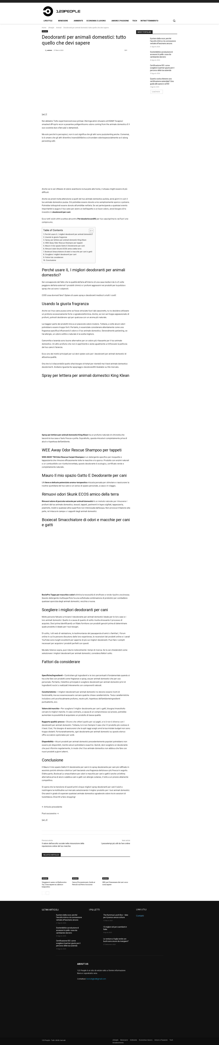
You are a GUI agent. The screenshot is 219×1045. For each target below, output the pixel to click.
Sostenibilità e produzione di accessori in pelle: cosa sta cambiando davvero (161, 54)
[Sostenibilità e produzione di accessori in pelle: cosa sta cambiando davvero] (142, 55)
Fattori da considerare (54, 257)
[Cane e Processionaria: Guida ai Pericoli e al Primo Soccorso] (86, 870)
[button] (174, 21)
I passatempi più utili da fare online (115, 843)
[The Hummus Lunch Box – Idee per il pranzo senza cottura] (95, 918)
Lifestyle (51, 28)
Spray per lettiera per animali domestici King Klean (65, 240)
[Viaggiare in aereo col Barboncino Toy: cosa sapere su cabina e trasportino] (56, 870)
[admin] (43, 50)
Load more (156, 92)
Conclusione (51, 260)
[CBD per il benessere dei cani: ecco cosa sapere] (116, 870)
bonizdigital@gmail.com (96, 979)
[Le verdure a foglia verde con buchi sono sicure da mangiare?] (95, 942)
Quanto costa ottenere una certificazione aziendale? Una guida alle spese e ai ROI (162, 81)
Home (44, 28)
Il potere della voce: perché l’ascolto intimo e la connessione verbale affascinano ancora (163, 40)
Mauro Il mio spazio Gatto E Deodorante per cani (65, 246)
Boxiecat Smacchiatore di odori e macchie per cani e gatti (68, 252)
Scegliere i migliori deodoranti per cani (60, 254)
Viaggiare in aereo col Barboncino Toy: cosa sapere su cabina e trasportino (54, 884)
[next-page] (47, 893)
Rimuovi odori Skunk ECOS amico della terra (63, 249)
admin (49, 50)
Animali (58, 28)
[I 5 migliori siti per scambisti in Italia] (95, 930)
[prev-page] (43, 893)
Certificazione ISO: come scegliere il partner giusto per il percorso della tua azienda (162, 67)
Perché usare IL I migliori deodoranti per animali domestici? (69, 234)
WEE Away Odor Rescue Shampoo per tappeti (64, 243)
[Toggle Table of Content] (90, 230)
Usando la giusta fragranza (56, 237)
